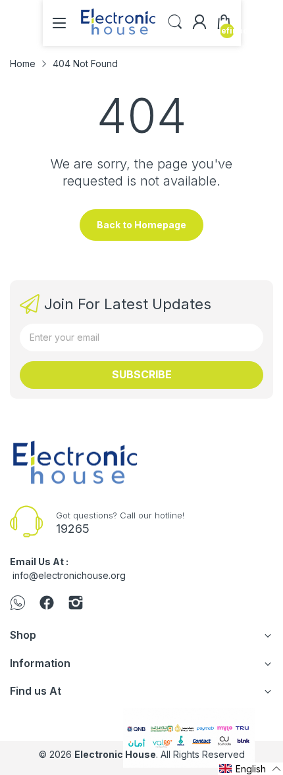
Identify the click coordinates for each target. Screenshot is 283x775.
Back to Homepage (141, 224)
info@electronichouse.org (69, 575)
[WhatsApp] (18, 604)
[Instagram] (76, 604)
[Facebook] (47, 604)
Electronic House (115, 754)
